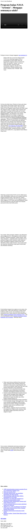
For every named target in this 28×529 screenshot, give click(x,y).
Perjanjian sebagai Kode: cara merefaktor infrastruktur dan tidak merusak (13, 494)
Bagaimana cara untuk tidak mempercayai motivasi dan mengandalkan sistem (13, 499)
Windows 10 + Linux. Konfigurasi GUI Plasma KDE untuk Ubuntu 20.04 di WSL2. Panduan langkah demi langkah (15, 508)
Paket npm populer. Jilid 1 (10, 492)
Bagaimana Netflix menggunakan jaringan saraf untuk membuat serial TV (15, 502)
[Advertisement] (14, 41)
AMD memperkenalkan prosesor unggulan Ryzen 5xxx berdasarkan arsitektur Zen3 (15, 490)
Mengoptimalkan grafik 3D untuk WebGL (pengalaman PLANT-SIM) (14, 496)
